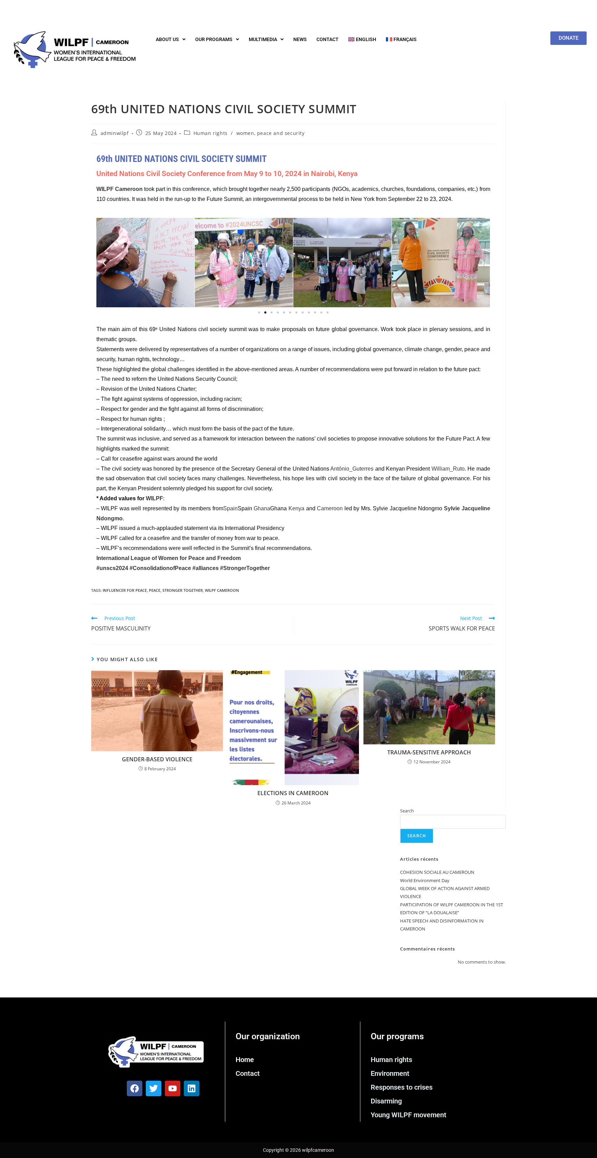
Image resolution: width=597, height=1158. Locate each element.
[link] (168, 558)
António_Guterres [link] (351, 469)
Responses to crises (402, 1087)
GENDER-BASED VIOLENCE (157, 759)
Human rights (210, 133)
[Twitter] (153, 1088)
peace (154, 590)
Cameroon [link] (330, 508)
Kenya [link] (296, 508)
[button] (170, 39)
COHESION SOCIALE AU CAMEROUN (437, 872)
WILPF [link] (154, 498)
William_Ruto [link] (448, 469)
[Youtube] (172, 1088)
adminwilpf (115, 133)
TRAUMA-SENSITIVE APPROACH (429, 752)
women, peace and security (270, 133)
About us (167, 39)
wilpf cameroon (222, 590)
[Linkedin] (191, 1088)
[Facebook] (134, 1088)
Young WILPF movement (408, 1115)
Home (245, 1059)
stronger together (182, 590)
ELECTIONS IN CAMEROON (293, 793)
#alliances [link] (205, 568)
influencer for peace (125, 590)
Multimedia (263, 39)
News (300, 39)
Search (407, 811)
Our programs (214, 39)
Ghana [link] (262, 508)
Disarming (386, 1101)
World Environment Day (424, 880)
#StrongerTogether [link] (245, 568)
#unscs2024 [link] (113, 568)
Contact (327, 39)
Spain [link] (230, 508)
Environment (390, 1073)
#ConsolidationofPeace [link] (161, 568)
